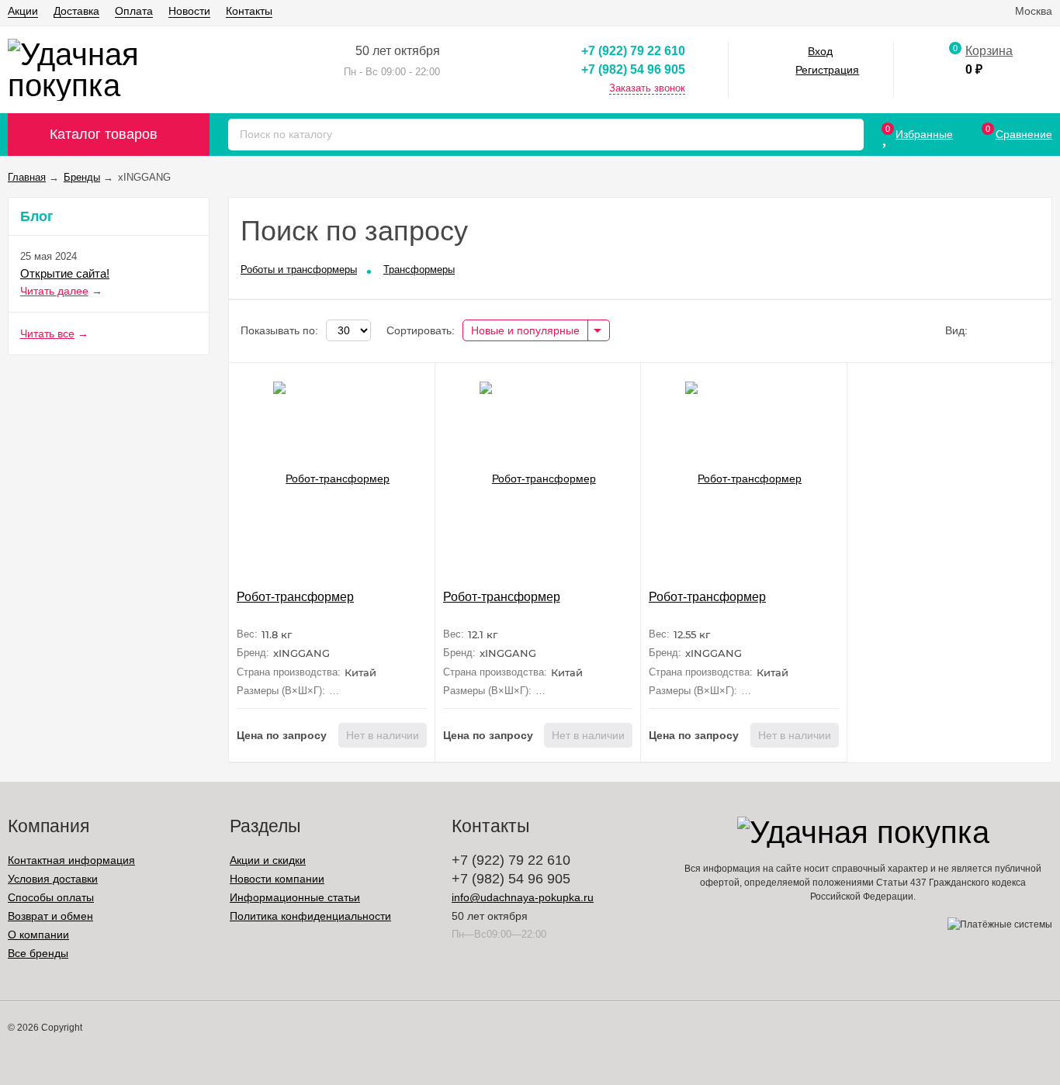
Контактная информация (71, 860)
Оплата (134, 11)
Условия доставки (53, 878)
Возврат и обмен (50, 916)
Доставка (76, 11)
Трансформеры (419, 269)
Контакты (249, 11)
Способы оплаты (51, 897)
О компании (38, 934)
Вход (820, 51)
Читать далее (54, 291)
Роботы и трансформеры (299, 269)
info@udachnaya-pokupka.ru (523, 897)
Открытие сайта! (64, 273)
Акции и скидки (268, 860)
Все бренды (38, 953)
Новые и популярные (525, 330)
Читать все (47, 333)
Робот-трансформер (295, 596)
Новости (189, 11)
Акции (23, 11)
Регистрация (827, 70)
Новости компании (277, 878)
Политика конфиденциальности (310, 916)
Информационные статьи (295, 897)
